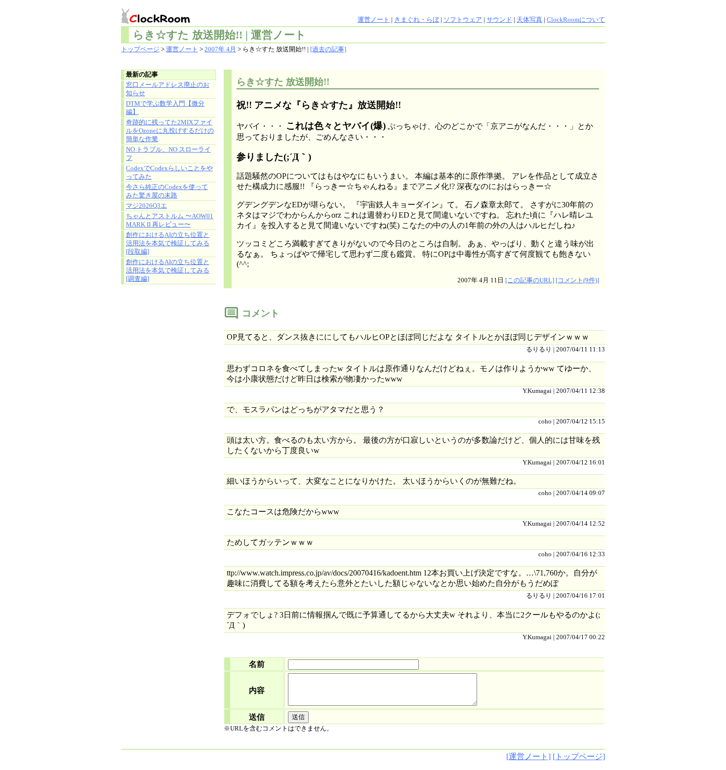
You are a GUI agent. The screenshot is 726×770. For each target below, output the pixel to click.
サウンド (499, 19)
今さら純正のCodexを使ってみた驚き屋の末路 (167, 191)
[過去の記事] (328, 49)
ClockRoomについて (576, 19)
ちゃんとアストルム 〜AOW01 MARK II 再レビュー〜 (169, 220)
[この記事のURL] (529, 280)
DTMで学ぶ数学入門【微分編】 (165, 108)
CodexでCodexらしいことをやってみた (169, 172)
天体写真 (529, 19)
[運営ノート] (528, 756)
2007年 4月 (220, 49)
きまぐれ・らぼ (416, 19)
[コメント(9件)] (577, 280)
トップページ (140, 49)
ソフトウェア (463, 19)
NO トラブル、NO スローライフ (168, 153)
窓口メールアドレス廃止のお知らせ (167, 89)
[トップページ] (579, 756)
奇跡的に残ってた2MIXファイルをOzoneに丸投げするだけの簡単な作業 (170, 131)
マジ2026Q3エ (146, 205)
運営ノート (374, 19)
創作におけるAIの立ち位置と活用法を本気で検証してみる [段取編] (167, 243)
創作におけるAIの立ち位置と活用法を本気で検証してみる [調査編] (167, 270)
